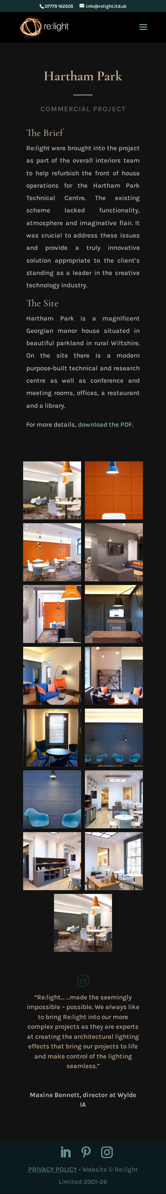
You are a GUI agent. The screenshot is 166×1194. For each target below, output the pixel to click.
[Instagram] (107, 1153)
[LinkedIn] (65, 1153)
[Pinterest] (86, 1153)
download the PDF (105, 424)
